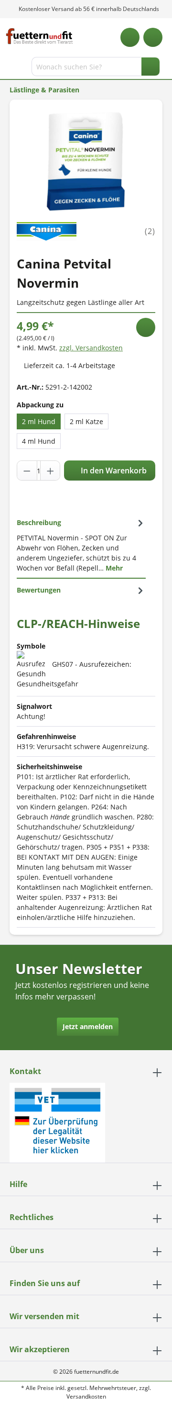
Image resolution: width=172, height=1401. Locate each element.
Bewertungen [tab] (39, 589)
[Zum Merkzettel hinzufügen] (145, 327)
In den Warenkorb (113, 470)
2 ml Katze (86, 421)
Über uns (27, 1250)
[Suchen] (150, 66)
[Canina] (46, 230)
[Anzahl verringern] (27, 470)
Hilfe (18, 1184)
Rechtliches (32, 1217)
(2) (150, 231)
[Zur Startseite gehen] (39, 36)
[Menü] (8, 68)
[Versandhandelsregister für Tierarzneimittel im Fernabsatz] (57, 1121)
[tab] (81, 545)
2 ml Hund (38, 421)
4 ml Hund (38, 441)
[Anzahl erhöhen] (50, 470)
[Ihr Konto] (152, 37)
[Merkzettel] (129, 37)
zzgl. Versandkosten (91, 347)
